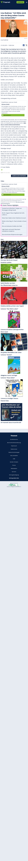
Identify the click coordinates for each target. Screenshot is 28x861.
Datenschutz (14, 449)
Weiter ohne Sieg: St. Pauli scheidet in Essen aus (14, 222)
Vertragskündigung (14, 475)
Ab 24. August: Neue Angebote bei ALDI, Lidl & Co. (13, 214)
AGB (14, 458)
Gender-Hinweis (14, 462)
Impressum (14, 445)
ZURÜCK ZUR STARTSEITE (19, 176)
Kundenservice (14, 439)
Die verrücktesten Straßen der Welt (12, 226)
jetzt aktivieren (7, 115)
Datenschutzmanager (14, 452)
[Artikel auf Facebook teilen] (24, 45)
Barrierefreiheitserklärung (14, 442)
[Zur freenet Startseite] (5, 1)
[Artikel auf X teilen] (26, 45)
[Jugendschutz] (14, 484)
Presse (14, 465)
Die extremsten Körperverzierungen (12, 234)
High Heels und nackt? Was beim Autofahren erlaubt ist (11, 230)
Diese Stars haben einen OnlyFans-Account (14, 218)
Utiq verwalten (14, 455)
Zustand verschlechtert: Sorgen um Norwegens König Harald (12, 209)
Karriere (14, 471)
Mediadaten (14, 468)
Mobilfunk (20, 2)
